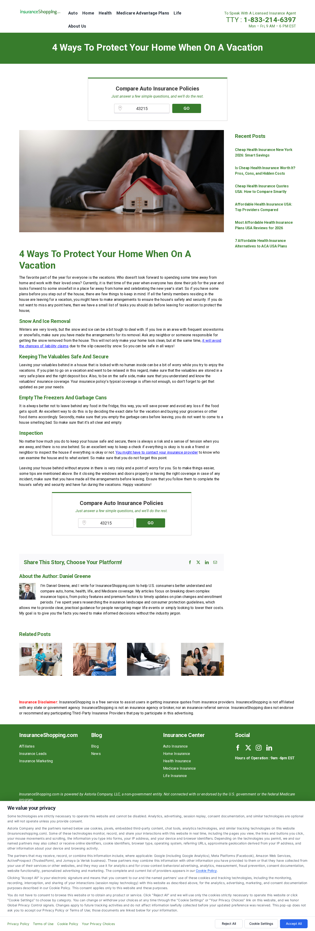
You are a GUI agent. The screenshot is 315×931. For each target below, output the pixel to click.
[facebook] (238, 748)
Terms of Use (43, 924)
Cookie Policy (206, 871)
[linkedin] (269, 748)
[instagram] (259, 748)
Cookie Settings (261, 923)
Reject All (229, 923)
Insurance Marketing (36, 761)
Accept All (294, 923)
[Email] (215, 562)
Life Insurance (175, 776)
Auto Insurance (175, 746)
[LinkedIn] (207, 562)
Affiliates (27, 746)
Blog (95, 746)
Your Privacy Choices (98, 924)
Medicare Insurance (179, 768)
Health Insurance (177, 761)
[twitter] (248, 748)
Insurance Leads (33, 753)
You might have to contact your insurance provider (157, 452)
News (96, 753)
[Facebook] (190, 562)
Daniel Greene (75, 576)
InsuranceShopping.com (48, 735)
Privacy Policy (18, 924)
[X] (198, 562)
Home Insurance (176, 753)
